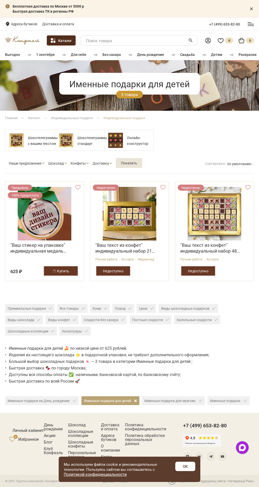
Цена (143, 308)
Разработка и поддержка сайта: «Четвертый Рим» (215, 481)
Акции (49, 435)
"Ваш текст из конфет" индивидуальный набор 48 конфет (208, 248)
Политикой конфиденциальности (95, 474)
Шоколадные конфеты (80, 444)
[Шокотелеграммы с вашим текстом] (16, 140)
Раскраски (247, 54)
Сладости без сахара (101, 319)
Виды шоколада (21, 319)
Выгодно (12, 54)
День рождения (150, 54)
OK (185, 466)
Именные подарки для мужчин (170, 400)
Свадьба (187, 54)
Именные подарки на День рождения (39, 400)
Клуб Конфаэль (53, 451)
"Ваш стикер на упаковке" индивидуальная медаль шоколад (37, 248)
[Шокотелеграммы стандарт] (66, 140)
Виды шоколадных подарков (185, 308)
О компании (110, 448)
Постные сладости (147, 319)
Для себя (78, 54)
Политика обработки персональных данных (145, 439)
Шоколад (77, 425)
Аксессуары (72, 331)
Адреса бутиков (24, 23)
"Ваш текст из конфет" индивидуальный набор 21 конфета (123, 248)
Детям (216, 54)
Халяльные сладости (194, 319)
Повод (120, 308)
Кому (97, 308)
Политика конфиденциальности (145, 427)
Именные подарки (225, 400)
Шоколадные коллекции (28, 331)
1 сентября (45, 54)
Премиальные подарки (27, 308)
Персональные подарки (82, 455)
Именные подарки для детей (108, 400)
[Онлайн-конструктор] (115, 140)
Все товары (69, 308)
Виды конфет (59, 319)
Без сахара (111, 54)
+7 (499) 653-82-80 (224, 24)
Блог (48, 442)
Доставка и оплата (58, 23)
